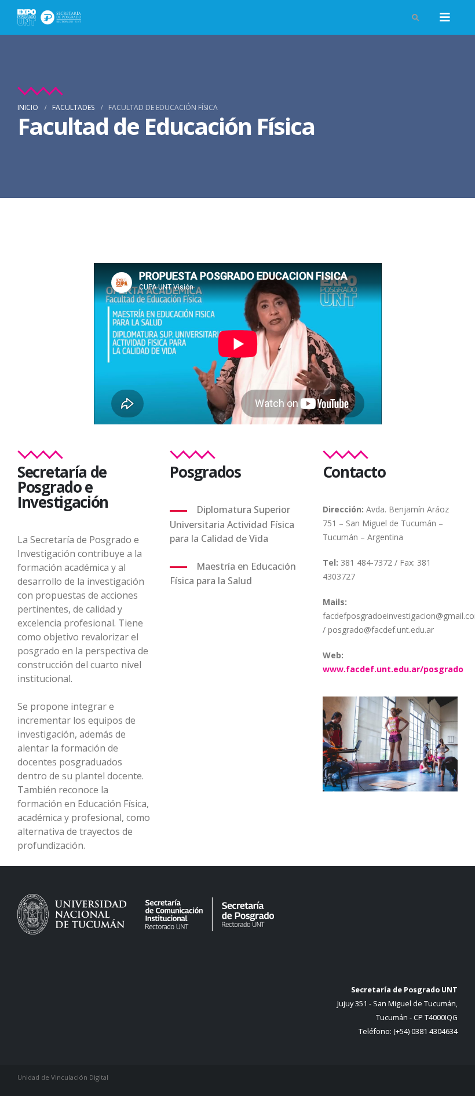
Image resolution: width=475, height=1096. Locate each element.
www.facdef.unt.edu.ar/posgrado (393, 669)
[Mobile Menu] (445, 17)
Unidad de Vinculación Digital (62, 1077)
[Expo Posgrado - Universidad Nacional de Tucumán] (49, 17)
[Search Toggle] (415, 17)
